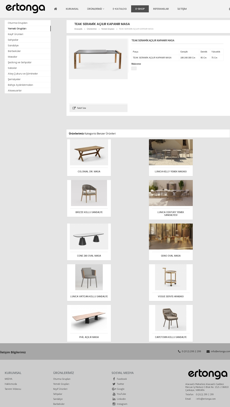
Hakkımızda (11, 383)
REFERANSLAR (161, 9)
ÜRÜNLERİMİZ (94, 9)
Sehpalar (57, 393)
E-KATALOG (120, 9)
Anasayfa (78, 29)
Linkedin (121, 398)
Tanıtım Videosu (13, 388)
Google (120, 388)
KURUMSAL (72, 9)
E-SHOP (140, 9)
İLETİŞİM (182, 9)
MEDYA (8, 378)
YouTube (121, 393)
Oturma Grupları (62, 378)
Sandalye (58, 398)
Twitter (120, 383)
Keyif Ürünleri (60, 388)
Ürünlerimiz (92, 29)
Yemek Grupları (107, 29)
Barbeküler (59, 403)
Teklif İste (81, 108)
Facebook (121, 378)
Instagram (121, 403)
